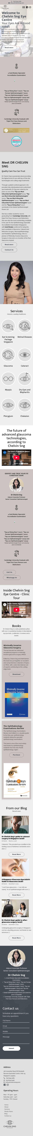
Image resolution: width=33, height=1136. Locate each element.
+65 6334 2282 (17, 1)
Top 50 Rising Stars (11, 91)
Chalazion (24, 416)
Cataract (25, 366)
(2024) (24, 194)
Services (7, 1109)
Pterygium (8, 416)
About (6, 1107)
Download (17, 674)
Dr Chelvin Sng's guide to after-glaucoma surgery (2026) (15, 921)
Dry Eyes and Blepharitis (24, 391)
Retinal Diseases (25, 337)
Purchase (16, 755)
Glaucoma (8, 366)
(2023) (15, 196)
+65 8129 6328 (10, 1080)
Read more (9, 47)
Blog (5, 1113)
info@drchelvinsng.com (17, 3)
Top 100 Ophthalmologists (14, 95)
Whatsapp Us (12, 577)
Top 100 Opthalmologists (12, 97)
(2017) (16, 205)
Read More (16, 854)
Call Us (9, 572)
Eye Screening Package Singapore (8, 339)
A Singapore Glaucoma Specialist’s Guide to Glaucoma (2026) (16, 880)
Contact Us (9, 53)
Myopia (8, 390)
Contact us (7, 1116)
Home (6, 1105)
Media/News (8, 1111)
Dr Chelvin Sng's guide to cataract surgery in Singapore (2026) (16, 837)
